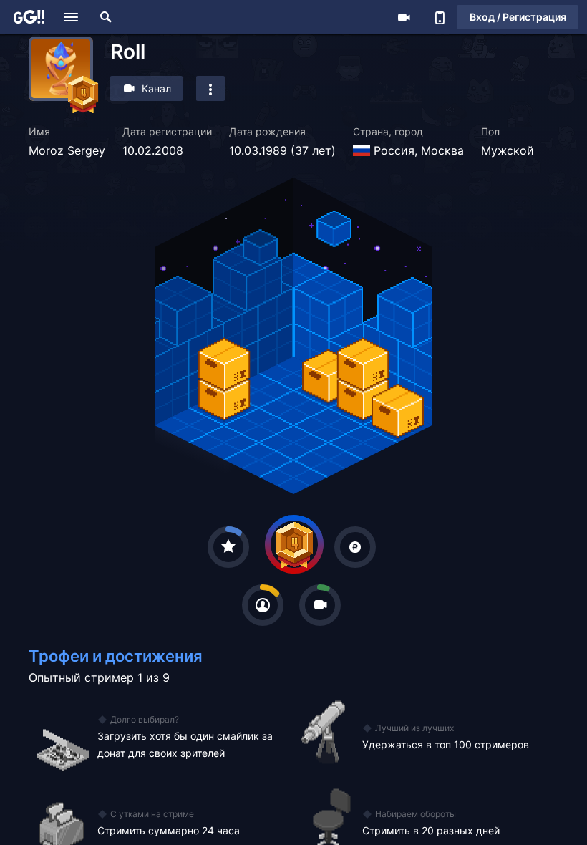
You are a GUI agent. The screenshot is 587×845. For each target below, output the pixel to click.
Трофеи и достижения (116, 656)
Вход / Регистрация (518, 17)
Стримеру (403, 17)
